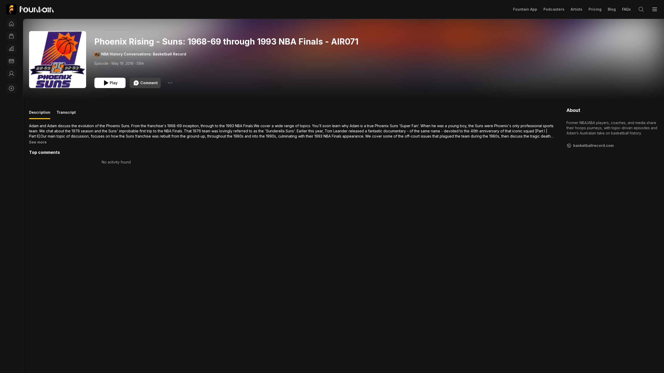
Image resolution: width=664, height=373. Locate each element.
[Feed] (11, 36)
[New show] (11, 88)
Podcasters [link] (553, 9)
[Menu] (655, 9)
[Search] (641, 9)
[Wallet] (11, 61)
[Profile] (11, 73)
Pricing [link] (595, 9)
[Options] (170, 83)
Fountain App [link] (525, 9)
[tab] (39, 114)
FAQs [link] (626, 9)
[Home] (11, 24)
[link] (30, 9)
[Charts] (11, 49)
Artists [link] (576, 9)
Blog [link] (612, 9)
